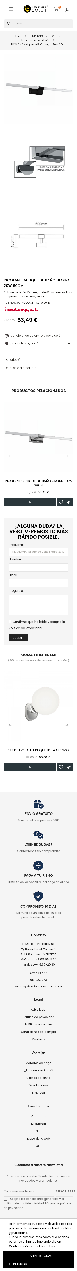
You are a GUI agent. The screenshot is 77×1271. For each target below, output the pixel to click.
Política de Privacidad (25, 628)
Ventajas (38, 1039)
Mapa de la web (38, 1139)
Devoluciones (38, 1085)
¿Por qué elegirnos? (38, 1070)
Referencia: (12, 303)
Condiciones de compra (38, 1032)
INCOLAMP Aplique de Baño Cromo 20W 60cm (38, 483)
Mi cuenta (38, 1124)
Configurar (17, 1264)
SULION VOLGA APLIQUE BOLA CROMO (38, 750)
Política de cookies (38, 1024)
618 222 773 (38, 980)
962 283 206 (38, 973)
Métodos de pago (38, 1063)
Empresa (38, 1093)
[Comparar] (69, 502)
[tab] (38, 336)
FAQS (38, 1146)
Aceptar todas (40, 1256)
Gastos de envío (38, 1078)
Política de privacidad (38, 1017)
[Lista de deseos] (61, 502)
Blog (39, 1131)
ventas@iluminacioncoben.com (38, 986)
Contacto (38, 1116)
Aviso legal (38, 1010)
